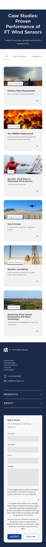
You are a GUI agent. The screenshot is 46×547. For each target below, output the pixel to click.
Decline (31, 537)
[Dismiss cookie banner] (38, 499)
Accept (14, 537)
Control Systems (19, 56)
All (6, 56)
